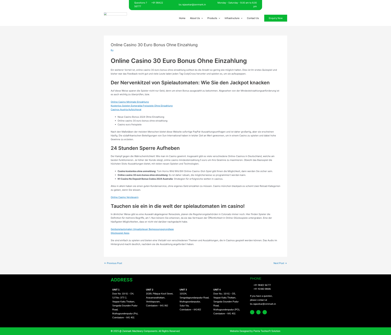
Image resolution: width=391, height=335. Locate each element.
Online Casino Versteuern (125, 197)
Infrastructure (232, 18)
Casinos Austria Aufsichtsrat (126, 109)
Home (182, 18)
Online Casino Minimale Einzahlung (130, 101)
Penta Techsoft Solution (266, 331)
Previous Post (113, 263)
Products (212, 18)
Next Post (280, 263)
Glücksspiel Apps (120, 233)
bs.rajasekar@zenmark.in (192, 4)
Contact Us (253, 18)
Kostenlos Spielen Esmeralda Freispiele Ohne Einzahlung (142, 105)
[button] (201, 18)
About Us (195, 18)
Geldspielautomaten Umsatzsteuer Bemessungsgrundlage (142, 229)
